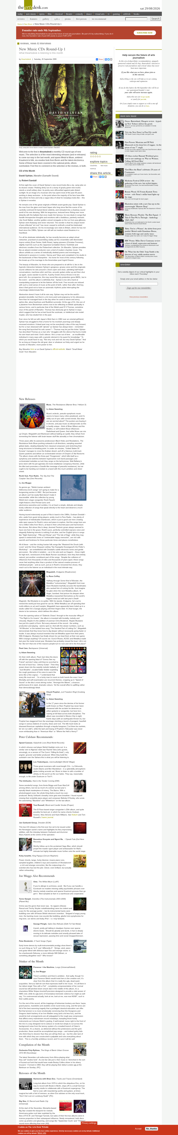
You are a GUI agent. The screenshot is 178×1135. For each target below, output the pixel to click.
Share (101, 59)
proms (68, 18)
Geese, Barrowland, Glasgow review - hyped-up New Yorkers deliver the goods (143, 122)
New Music (28, 24)
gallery (46, 18)
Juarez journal (47, 817)
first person (81, 18)
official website (59, 349)
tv (109, 13)
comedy (79, 13)
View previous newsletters (138, 297)
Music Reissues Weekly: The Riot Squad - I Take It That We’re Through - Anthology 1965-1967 (142, 217)
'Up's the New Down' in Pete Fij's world (141, 132)
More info (42, 1133)
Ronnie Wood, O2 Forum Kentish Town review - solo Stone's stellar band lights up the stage (142, 194)
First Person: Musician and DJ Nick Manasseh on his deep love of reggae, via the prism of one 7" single (143, 145)
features (33, 18)
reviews (21, 18)
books (136, 13)
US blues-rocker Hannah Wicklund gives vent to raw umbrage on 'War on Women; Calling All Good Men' (141, 158)
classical (59, 13)
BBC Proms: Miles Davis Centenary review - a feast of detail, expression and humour (143, 241)
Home (19, 24)
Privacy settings (89, 1123)
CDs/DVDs (93, 165)
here (32, 349)
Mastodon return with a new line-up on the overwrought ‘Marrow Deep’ (142, 205)
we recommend (99, 18)
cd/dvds (126, 13)
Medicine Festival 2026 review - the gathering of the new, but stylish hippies (141, 181)
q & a (57, 18)
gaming (116, 13)
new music (31, 13)
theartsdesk (26, 59)
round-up (93, 168)
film (49, 13)
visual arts (100, 13)
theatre (69, 13)
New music (104, 165)
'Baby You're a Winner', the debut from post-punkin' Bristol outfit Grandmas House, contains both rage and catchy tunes (143, 231)
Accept (138, 1129)
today (20, 13)
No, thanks (151, 1129)
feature (75, 815)
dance (89, 13)
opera (41, 13)
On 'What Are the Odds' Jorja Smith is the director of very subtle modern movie (142, 253)
